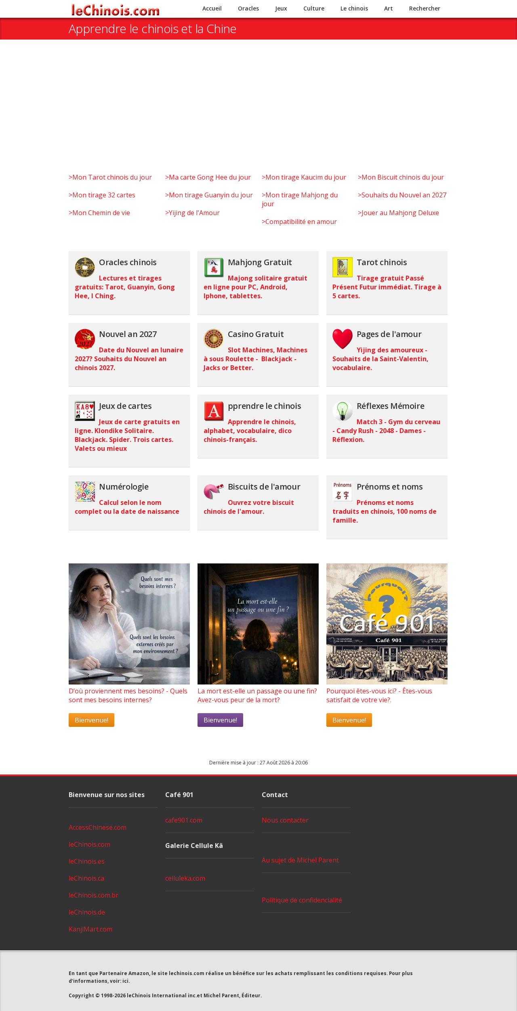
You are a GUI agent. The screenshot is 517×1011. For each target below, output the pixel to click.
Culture (313, 8)
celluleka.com (185, 878)
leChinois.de (87, 912)
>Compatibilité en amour (299, 221)
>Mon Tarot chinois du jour (110, 177)
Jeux (281, 8)
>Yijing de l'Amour (192, 212)
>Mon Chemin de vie (99, 212)
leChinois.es (87, 861)
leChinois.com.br (93, 895)
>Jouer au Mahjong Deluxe (398, 212)
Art (388, 8)
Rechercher (424, 8)
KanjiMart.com (90, 929)
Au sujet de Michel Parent (300, 860)
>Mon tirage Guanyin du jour (209, 194)
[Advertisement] (258, 112)
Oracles (248, 8)
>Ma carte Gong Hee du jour (208, 177)
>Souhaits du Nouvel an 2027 (402, 194)
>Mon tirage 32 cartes (102, 194)
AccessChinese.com (97, 827)
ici (125, 981)
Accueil (212, 8)
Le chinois (354, 8)
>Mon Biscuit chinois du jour (401, 177)
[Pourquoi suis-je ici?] (129, 682)
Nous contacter (285, 820)
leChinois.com (89, 844)
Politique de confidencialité (302, 900)
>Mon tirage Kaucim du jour (304, 177)
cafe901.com (183, 820)
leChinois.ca (86, 878)
